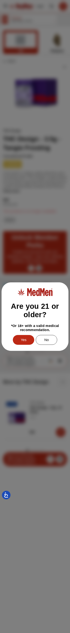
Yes (23, 340)
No (46, 340)
